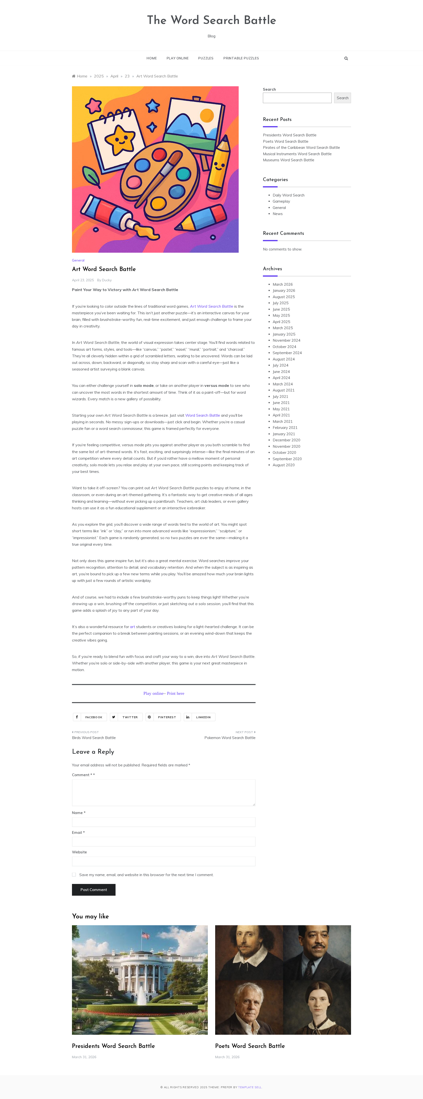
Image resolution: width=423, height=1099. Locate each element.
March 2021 (283, 421)
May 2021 (281, 409)
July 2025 (280, 303)
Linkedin (203, 717)
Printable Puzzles (241, 58)
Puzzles (206, 58)
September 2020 (287, 459)
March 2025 (283, 328)
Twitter (130, 717)
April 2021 (281, 415)
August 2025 (284, 296)
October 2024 (284, 346)
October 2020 (284, 452)
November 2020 (286, 446)
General (78, 260)
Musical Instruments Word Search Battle (297, 154)
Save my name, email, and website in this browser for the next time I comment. (146, 874)
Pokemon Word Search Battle (230, 737)
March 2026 (283, 284)
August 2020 (284, 465)
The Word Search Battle (211, 21)
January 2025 (284, 334)
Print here (175, 693)
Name (78, 812)
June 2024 (281, 371)
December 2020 (286, 440)
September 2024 (287, 352)
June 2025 (281, 309)
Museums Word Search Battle (288, 160)
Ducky (107, 280)
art (133, 626)
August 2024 (284, 359)
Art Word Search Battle (211, 306)
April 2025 (281, 321)
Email (78, 832)
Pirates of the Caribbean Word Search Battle (301, 147)
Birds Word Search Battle (94, 737)
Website (79, 852)
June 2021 (281, 402)
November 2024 (286, 340)
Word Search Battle (202, 415)
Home (152, 58)
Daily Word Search (289, 195)
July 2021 (280, 396)
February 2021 (285, 427)
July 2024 (280, 365)
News (278, 213)
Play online (178, 58)
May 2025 (281, 315)
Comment (82, 775)
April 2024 (281, 377)
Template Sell (250, 1087)
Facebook (93, 717)
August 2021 (284, 390)
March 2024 (283, 384)
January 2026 (284, 290)
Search (269, 89)
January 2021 (284, 434)
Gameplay (281, 201)
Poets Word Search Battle (285, 141)
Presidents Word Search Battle (290, 135)
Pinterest (167, 717)
